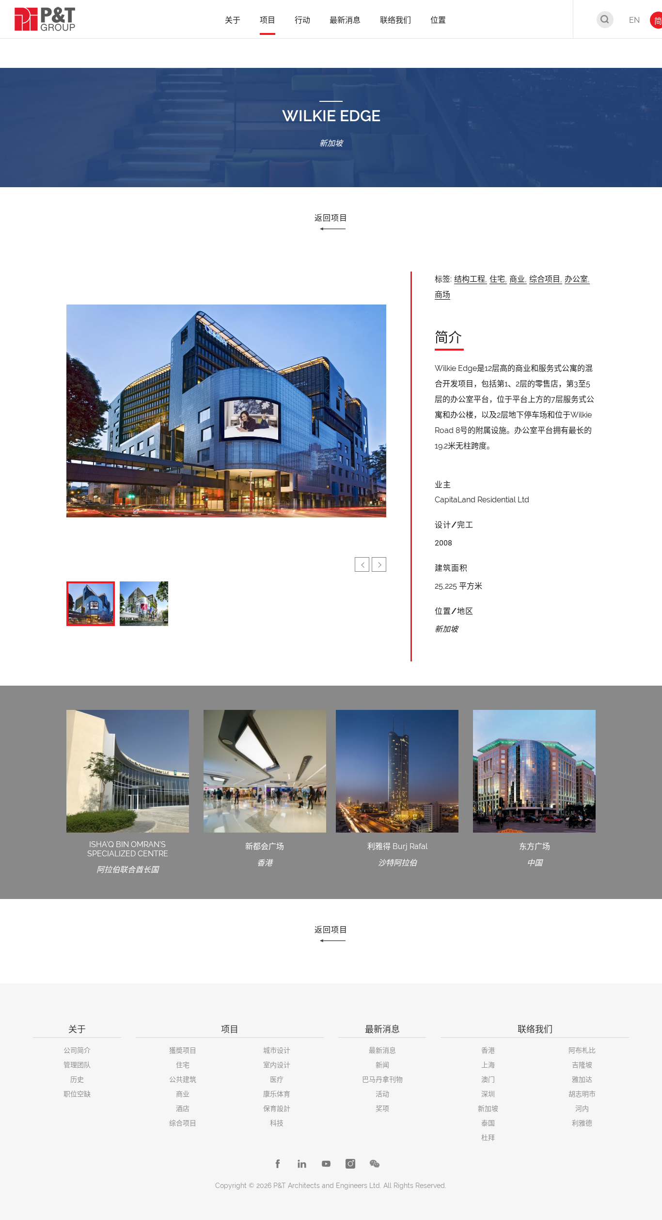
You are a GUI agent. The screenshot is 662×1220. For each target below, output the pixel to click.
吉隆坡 (582, 1065)
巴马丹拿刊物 (382, 1079)
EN (634, 20)
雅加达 (582, 1079)
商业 (182, 1094)
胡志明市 (582, 1094)
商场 (442, 294)
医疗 (277, 1079)
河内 (582, 1108)
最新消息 (382, 1050)
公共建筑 (182, 1079)
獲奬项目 (182, 1050)
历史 (77, 1079)
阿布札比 (582, 1050)
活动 (382, 1094)
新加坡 (488, 1108)
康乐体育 (276, 1094)
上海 (488, 1065)
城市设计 (276, 1050)
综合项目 (182, 1123)
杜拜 (488, 1137)
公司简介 (77, 1050)
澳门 (488, 1079)
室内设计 (276, 1065)
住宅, (498, 279)
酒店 (182, 1108)
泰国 (488, 1123)
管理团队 (77, 1065)
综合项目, (545, 279)
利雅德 (582, 1123)
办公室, (577, 279)
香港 (488, 1050)
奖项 (382, 1108)
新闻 (382, 1065)
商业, (518, 279)
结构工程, (470, 279)
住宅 (182, 1065)
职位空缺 (77, 1094)
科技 (277, 1123)
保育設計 (276, 1108)
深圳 (488, 1094)
